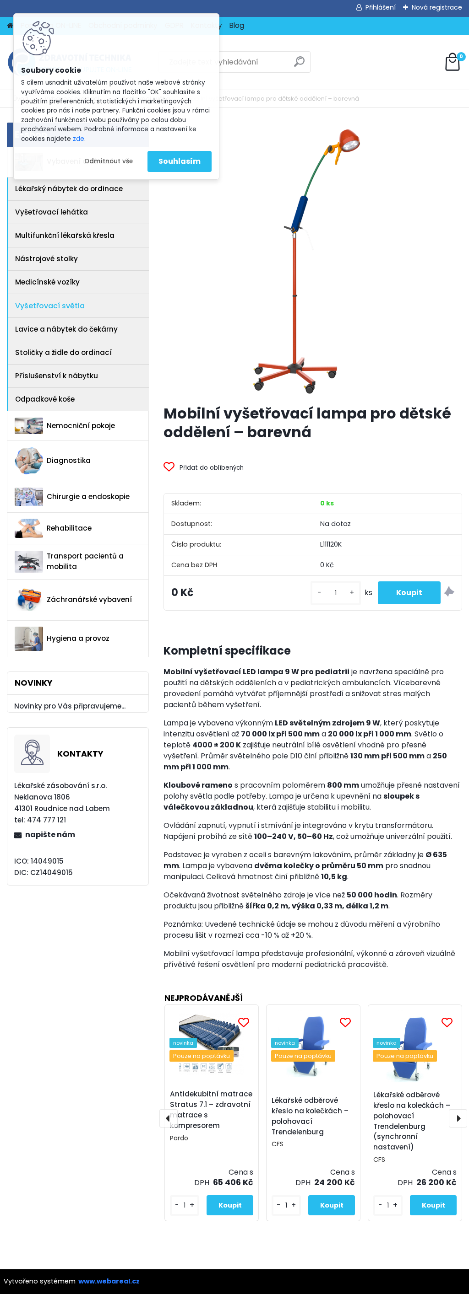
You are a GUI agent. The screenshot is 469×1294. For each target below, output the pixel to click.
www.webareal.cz (109, 1281)
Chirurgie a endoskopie (88, 496)
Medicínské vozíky (47, 282)
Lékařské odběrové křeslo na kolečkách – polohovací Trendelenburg (310, 1115)
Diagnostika (69, 460)
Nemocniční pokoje (81, 425)
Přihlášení (380, 7)
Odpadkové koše (45, 399)
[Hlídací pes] (449, 593)
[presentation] (168, 1118)
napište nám (50, 834)
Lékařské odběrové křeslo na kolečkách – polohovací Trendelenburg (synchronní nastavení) (411, 1121)
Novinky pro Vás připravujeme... (69, 706)
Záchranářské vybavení (89, 599)
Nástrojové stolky (46, 258)
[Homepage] (10, 26)
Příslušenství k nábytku (56, 376)
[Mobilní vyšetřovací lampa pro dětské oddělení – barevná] (312, 260)
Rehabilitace (69, 528)
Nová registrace (437, 7)
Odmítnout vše (108, 161)
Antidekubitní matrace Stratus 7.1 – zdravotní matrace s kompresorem (211, 1109)
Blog (236, 25)
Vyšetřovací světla (50, 306)
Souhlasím (179, 161)
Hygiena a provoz (78, 638)
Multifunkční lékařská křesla (65, 235)
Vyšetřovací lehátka (51, 212)
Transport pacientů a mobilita (85, 561)
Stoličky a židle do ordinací (63, 352)
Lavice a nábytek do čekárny (66, 329)
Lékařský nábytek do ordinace (69, 188)
